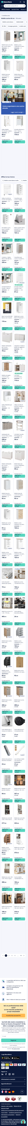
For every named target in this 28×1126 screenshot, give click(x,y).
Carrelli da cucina (6, 15)
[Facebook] (6, 1074)
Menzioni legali (5, 1108)
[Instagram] (9, 1074)
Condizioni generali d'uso (15, 1112)
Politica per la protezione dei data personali (12, 1110)
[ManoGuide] (23, 1122)
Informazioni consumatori (7, 1114)
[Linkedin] (2, 1074)
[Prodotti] (2, 6)
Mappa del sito (17, 1106)
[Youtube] (13, 1074)
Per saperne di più (16, 1048)
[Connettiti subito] (20, 2)
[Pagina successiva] (24, 955)
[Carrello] (24, 2)
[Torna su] (22, 1092)
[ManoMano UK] (6, 1092)
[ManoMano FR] (2, 1092)
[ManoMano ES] (13, 1092)
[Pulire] (24, 6)
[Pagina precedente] (3, 955)
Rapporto (18, 1114)
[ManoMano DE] (9, 1092)
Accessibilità (4, 1116)
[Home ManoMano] (9, 2)
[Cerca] (5, 6)
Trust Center (4, 1112)
